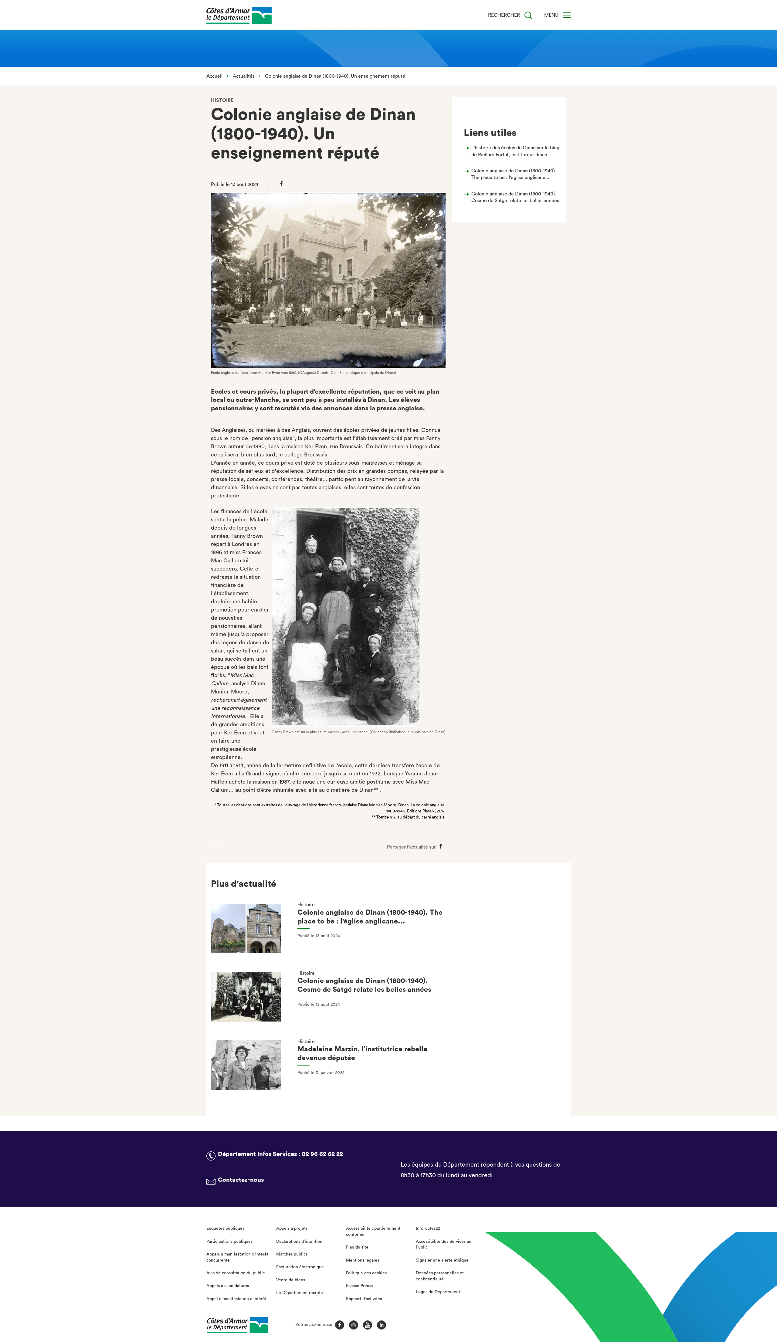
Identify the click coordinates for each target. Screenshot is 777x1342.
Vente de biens (290, 1280)
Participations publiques (229, 1241)
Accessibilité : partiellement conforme (373, 1231)
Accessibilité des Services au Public (443, 1244)
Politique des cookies (366, 1273)
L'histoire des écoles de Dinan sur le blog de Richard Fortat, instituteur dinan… (515, 151)
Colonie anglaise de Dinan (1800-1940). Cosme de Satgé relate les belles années (515, 197)
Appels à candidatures (227, 1286)
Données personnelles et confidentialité (440, 1276)
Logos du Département (438, 1292)
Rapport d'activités (364, 1299)
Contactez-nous (241, 1180)
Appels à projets (291, 1228)
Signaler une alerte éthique (442, 1260)
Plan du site (357, 1247)
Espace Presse (359, 1286)
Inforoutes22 (428, 1228)
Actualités (244, 76)
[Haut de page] (717, 1304)
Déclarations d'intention (299, 1241)
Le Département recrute (299, 1293)
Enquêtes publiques (225, 1228)
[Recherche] (528, 15)
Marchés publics (291, 1254)
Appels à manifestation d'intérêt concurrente (237, 1257)
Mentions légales (362, 1260)
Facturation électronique (300, 1267)
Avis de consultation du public (235, 1273)
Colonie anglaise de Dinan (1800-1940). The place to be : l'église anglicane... (513, 174)
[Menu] (567, 15)
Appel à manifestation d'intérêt (236, 1299)
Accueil (214, 76)
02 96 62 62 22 (322, 1154)
